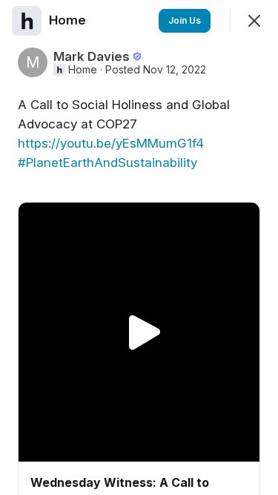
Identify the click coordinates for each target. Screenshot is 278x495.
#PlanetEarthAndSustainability (107, 162)
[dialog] (139, 247)
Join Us (184, 20)
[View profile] (27, 21)
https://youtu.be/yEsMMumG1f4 (111, 143)
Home (82, 70)
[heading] (69, 20)
